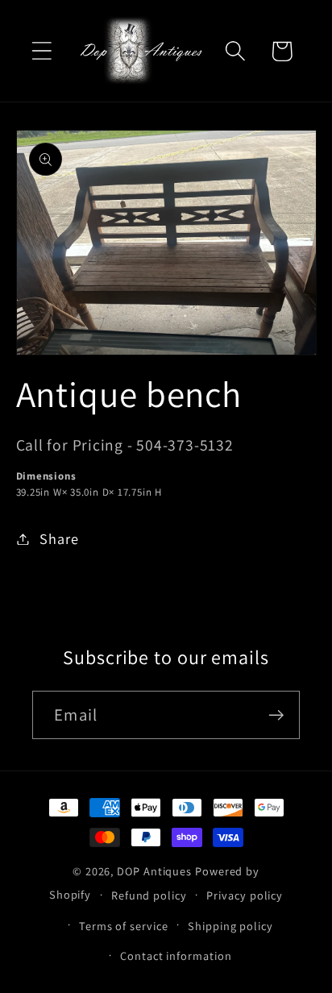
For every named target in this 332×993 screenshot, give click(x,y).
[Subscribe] (276, 715)
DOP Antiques (154, 871)
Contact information (175, 955)
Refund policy (149, 895)
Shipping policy (230, 925)
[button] (41, 51)
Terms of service (123, 925)
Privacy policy (244, 895)
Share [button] (58, 538)
